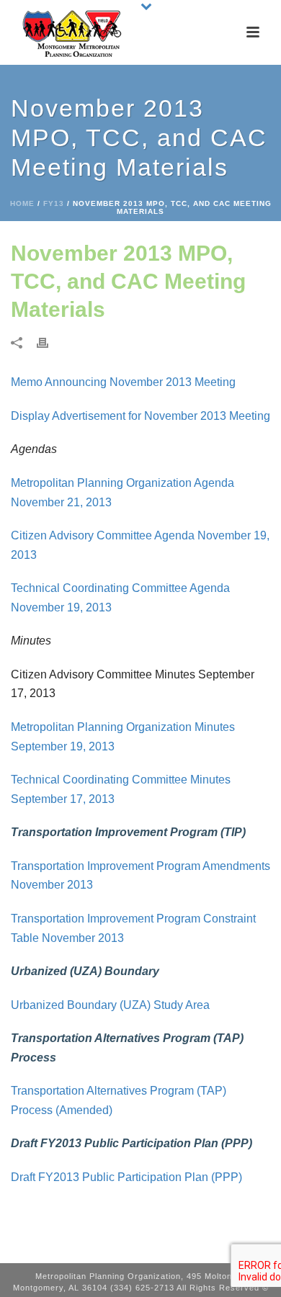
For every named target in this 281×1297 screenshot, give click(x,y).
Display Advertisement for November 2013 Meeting (140, 416)
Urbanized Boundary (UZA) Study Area (110, 1005)
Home (22, 203)
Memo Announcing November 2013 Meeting (123, 382)
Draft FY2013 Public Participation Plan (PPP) (126, 1177)
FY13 (53, 203)
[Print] (50, 342)
